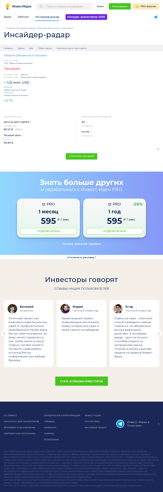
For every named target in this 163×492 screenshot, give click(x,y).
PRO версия (148, 6)
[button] (4, 333)
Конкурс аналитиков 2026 (86, 16)
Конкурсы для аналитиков (21, 421)
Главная (10, 28)
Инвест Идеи (93, 415)
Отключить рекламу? (81, 257)
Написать (50, 427)
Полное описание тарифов (81, 243)
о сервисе (10, 415)
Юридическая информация (62, 415)
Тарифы (49, 433)
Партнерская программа (19, 433)
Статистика (92, 421)
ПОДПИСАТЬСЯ (48, 231)
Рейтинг (23, 16)
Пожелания (51, 439)
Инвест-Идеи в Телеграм (138, 423)
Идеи (7, 16)
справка (49, 421)
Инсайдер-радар (47, 16)
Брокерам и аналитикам (19, 427)
